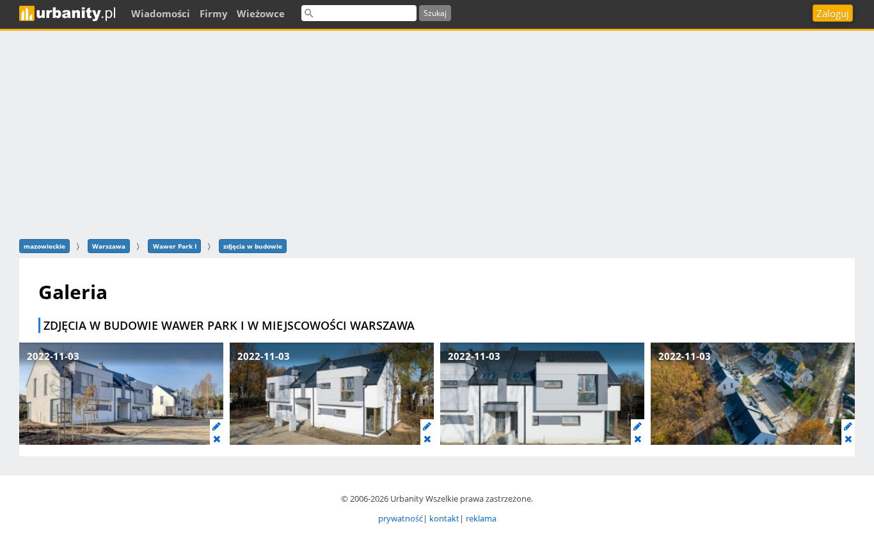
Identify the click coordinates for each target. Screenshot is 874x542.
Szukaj (435, 13)
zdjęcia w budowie (252, 246)
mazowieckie (44, 246)
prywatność (400, 518)
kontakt (444, 518)
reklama (481, 518)
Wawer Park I (174, 246)
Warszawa (108, 246)
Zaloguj (832, 13)
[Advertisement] (437, 132)
